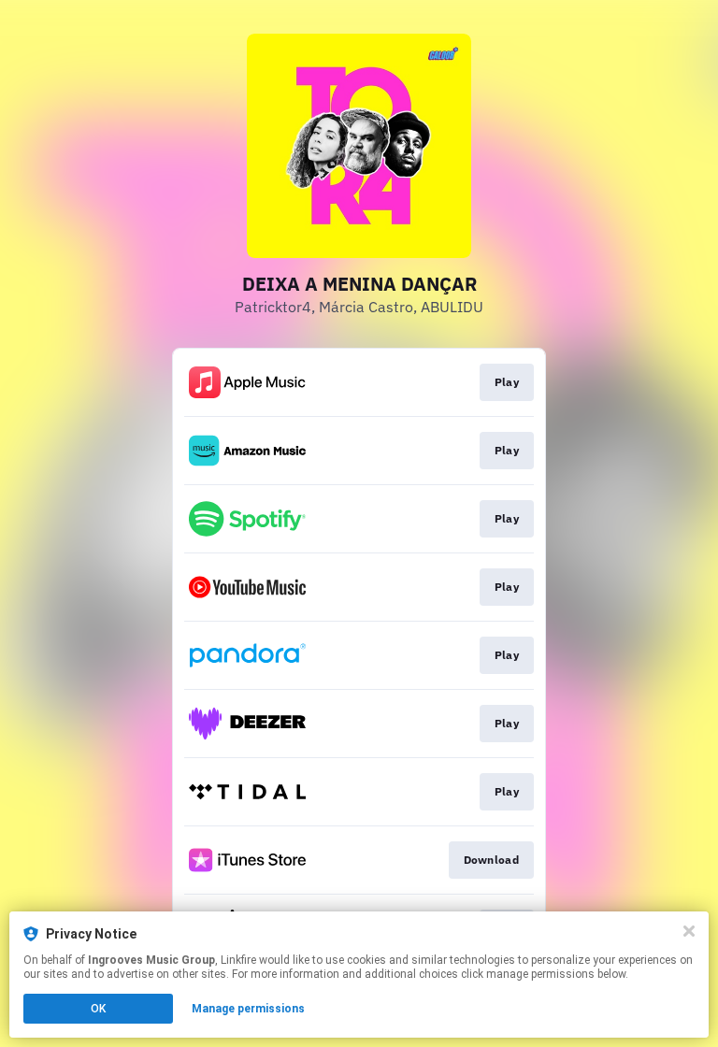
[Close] (689, 931)
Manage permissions (248, 1008)
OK (98, 1008)
